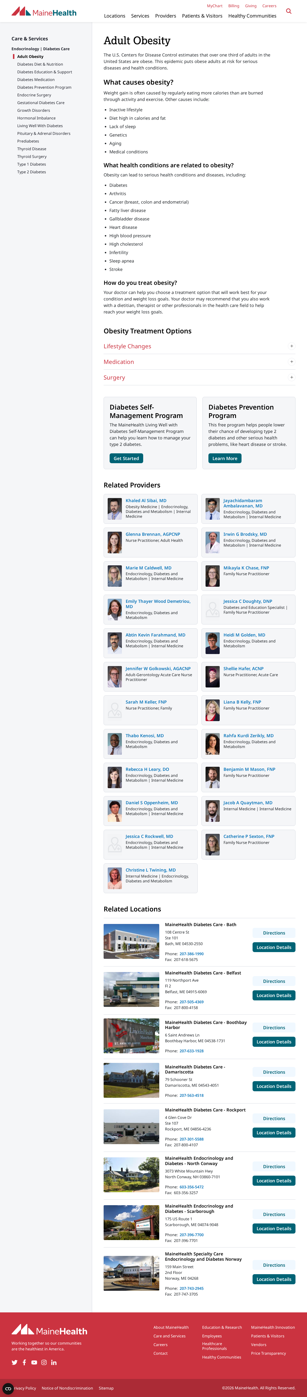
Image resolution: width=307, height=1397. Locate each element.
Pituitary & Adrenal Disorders (44, 133)
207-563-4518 (192, 1095)
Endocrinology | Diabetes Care (41, 48)
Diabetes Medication (36, 79)
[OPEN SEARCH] (288, 11)
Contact (161, 1353)
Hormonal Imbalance (36, 118)
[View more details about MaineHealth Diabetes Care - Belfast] (131, 989)
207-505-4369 (192, 1001)
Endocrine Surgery (34, 95)
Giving (251, 5)
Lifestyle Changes (127, 346)
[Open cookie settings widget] (8, 1389)
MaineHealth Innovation (273, 1327)
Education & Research (222, 1327)
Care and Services (170, 1336)
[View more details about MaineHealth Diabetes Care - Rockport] (131, 1126)
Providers (165, 15)
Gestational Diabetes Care (41, 102)
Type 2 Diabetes (31, 172)
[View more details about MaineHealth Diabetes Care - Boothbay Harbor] (131, 1035)
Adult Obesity (30, 56)
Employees (212, 1336)
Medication (119, 362)
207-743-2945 (192, 1288)
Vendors (258, 1344)
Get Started (126, 458)
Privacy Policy (24, 1388)
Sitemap (106, 1388)
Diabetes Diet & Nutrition (40, 64)
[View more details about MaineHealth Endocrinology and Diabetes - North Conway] (131, 1174)
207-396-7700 (192, 1234)
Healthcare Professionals (214, 1346)
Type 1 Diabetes (31, 164)
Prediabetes (28, 141)
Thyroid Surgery (32, 156)
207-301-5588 (192, 1139)
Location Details (276, 947)
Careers (269, 5)
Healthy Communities (252, 15)
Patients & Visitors (202, 15)
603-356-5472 (192, 1187)
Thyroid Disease (31, 148)
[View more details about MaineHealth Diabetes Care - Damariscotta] (131, 1080)
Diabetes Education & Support (44, 72)
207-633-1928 (192, 1051)
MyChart (215, 5)
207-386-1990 (192, 953)
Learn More (225, 458)
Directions (279, 932)
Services (140, 15)
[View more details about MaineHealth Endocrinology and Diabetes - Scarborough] (131, 1222)
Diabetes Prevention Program (44, 87)
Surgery (114, 377)
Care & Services (30, 38)
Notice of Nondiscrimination (67, 1388)
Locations (114, 15)
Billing (233, 5)
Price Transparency (268, 1353)
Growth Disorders (33, 110)
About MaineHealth (171, 1327)
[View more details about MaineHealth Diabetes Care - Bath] (131, 941)
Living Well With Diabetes (40, 125)
